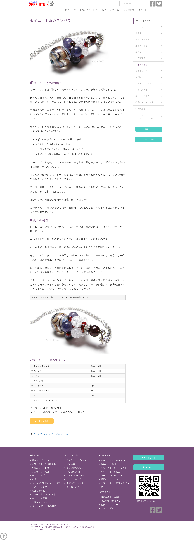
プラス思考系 (141, 90)
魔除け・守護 (141, 46)
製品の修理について (76, 468)
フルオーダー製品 (40, 472)
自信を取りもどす (143, 83)
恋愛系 (138, 33)
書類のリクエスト (75, 483)
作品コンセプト (39, 475)
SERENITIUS (48, 524)
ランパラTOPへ (142, 27)
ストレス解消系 (142, 39)
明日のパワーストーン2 (112, 479)
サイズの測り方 (74, 479)
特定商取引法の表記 (110, 497)
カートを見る (149, 139)
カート (144, 10)
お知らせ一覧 (38, 491)
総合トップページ (40, 460)
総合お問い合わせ (75, 487)
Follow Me (149, 467)
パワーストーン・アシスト (114, 468)
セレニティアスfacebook (113, 460)
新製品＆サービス (88, 10)
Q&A (104, 10)
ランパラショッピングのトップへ (51, 434)
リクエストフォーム (44, 502)
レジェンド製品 (39, 498)
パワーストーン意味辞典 (122, 10)
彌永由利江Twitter (110, 464)
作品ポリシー (38, 479)
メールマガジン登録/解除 (44, 506)
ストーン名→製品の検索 (44, 494)
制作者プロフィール (110, 504)
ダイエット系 (141, 65)
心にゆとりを (141, 71)
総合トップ (70, 10)
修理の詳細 (74, 471)
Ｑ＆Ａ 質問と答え (75, 475)
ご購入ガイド (149, 129)
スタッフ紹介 (107, 508)
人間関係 (139, 77)
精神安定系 (140, 109)
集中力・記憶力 (142, 96)
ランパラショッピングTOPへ (144, 116)
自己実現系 (140, 58)
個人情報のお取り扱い (112, 501)
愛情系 (138, 52)
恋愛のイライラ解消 (144, 102)
